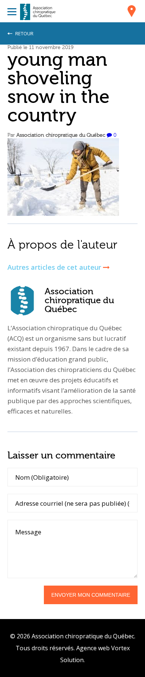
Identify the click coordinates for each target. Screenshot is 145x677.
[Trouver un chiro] (132, 12)
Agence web (93, 648)
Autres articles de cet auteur (55, 267)
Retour (23, 33)
